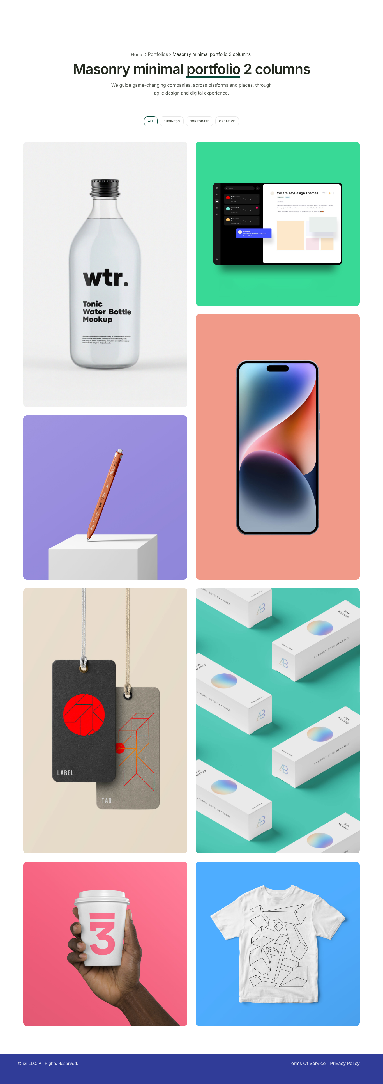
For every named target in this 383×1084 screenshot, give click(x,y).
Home (137, 54)
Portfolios (158, 54)
